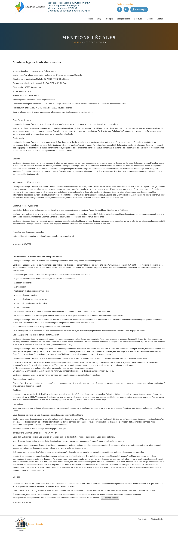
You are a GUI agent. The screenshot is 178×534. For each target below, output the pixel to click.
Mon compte (140, 9)
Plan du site (142, 519)
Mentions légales (157, 519)
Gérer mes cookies (110, 498)
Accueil (90, 19)
